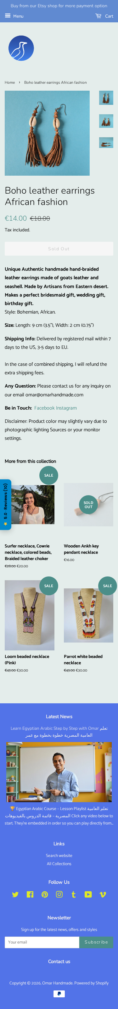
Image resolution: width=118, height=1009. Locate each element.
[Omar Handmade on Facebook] (30, 896)
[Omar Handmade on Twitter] (15, 896)
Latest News (59, 716)
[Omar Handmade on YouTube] (88, 896)
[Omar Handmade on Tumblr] (73, 896)
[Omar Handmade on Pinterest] (44, 896)
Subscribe (96, 942)
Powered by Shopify (91, 983)
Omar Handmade (57, 983)
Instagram (66, 408)
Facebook (44, 408)
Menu (17, 16)
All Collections (59, 863)
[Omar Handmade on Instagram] (59, 896)
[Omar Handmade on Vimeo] (102, 896)
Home (10, 82)
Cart (108, 16)
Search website (59, 855)
